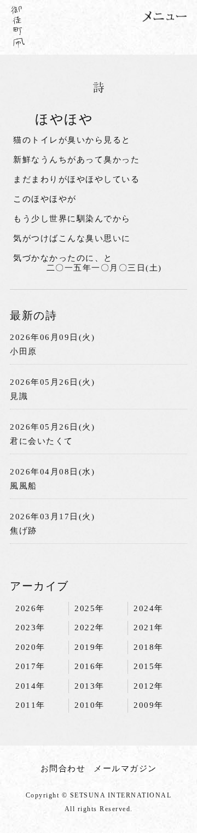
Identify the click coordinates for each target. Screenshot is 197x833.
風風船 (23, 486)
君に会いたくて (41, 441)
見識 (19, 396)
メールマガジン (125, 768)
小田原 (23, 351)
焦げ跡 (23, 530)
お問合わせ (63, 768)
